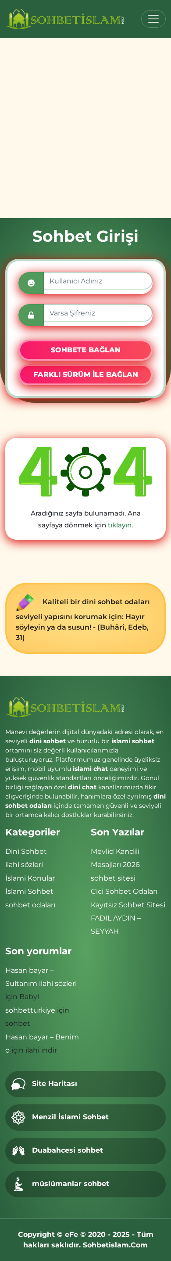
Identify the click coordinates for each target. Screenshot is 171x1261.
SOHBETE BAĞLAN (86, 350)
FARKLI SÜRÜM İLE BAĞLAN (85, 374)
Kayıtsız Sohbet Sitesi (128, 905)
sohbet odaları (30, 905)
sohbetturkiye (30, 1010)
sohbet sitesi (113, 878)
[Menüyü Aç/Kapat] (153, 19)
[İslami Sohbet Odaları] (65, 19)
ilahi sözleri (24, 864)
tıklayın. (120, 525)
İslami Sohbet (29, 891)
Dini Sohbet (26, 851)
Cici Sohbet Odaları (124, 891)
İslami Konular (30, 878)
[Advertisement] (85, 128)
